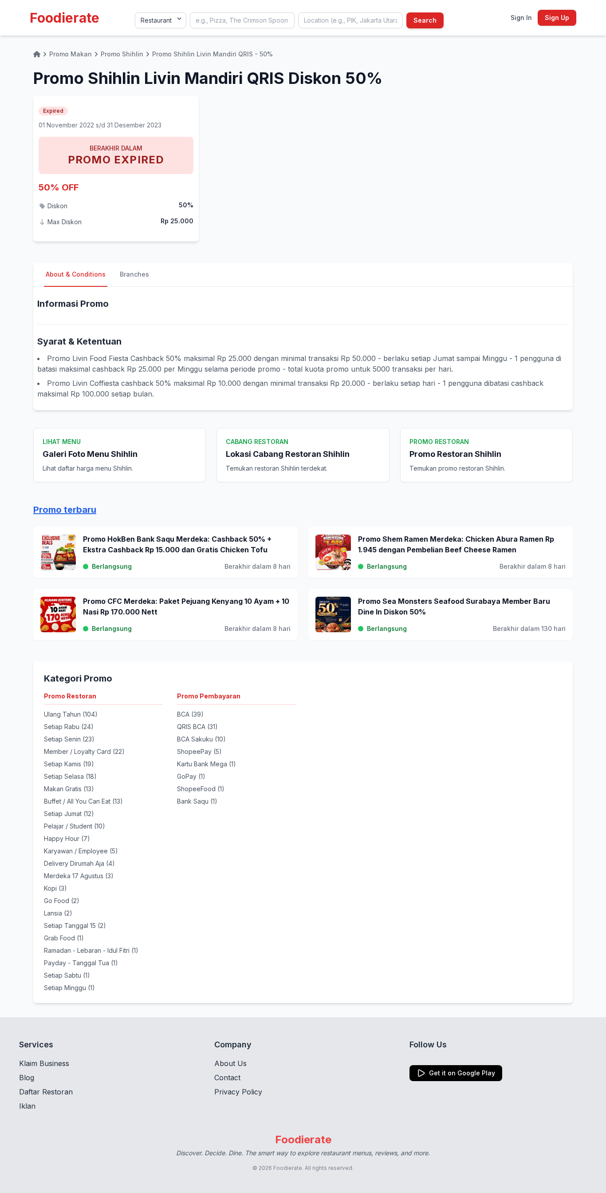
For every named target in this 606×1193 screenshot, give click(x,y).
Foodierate (64, 18)
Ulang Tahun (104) (71, 714)
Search (425, 20)
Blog (26, 1077)
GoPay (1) (191, 776)
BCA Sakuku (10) (201, 739)
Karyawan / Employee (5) (81, 851)
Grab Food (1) (64, 938)
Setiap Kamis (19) (69, 764)
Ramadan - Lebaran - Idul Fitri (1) (91, 950)
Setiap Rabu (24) (69, 726)
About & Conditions (76, 274)
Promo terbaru (64, 509)
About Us (230, 1063)
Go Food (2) (61, 900)
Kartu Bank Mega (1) (206, 764)
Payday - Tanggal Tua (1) (81, 963)
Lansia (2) (58, 913)
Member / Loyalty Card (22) (84, 751)
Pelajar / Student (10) (74, 826)
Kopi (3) (55, 888)
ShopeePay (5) (199, 751)
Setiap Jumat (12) (69, 813)
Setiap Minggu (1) (69, 987)
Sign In (521, 17)
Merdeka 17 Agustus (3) (79, 876)
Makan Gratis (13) (69, 789)
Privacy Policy (238, 1091)
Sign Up (557, 17)
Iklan (27, 1106)
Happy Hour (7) (67, 838)
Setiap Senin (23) (69, 739)
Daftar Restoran (46, 1091)
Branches (134, 274)
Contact (227, 1077)
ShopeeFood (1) (200, 789)
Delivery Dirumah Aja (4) (79, 863)
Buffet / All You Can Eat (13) (83, 801)
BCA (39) (190, 714)
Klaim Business (44, 1063)
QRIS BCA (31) (197, 726)
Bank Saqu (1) (197, 801)
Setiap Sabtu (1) (67, 975)
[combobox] (242, 20)
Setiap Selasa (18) (70, 776)
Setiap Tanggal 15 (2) (75, 925)
